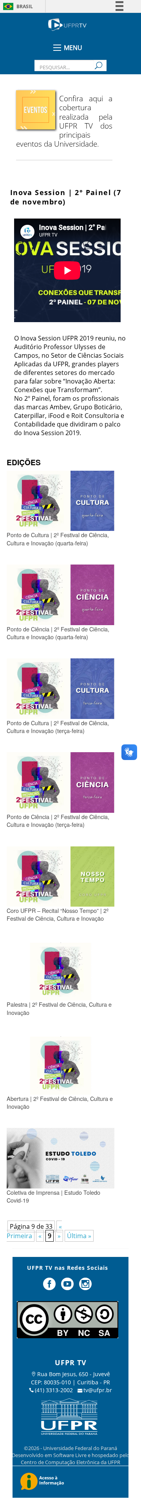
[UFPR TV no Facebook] (51, 1287)
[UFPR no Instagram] (85, 1287)
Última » (79, 1236)
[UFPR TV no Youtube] (68, 1287)
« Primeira (34, 1231)
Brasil (24, 6)
